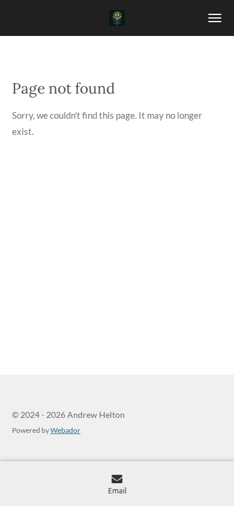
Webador (65, 430)
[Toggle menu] (215, 18)
